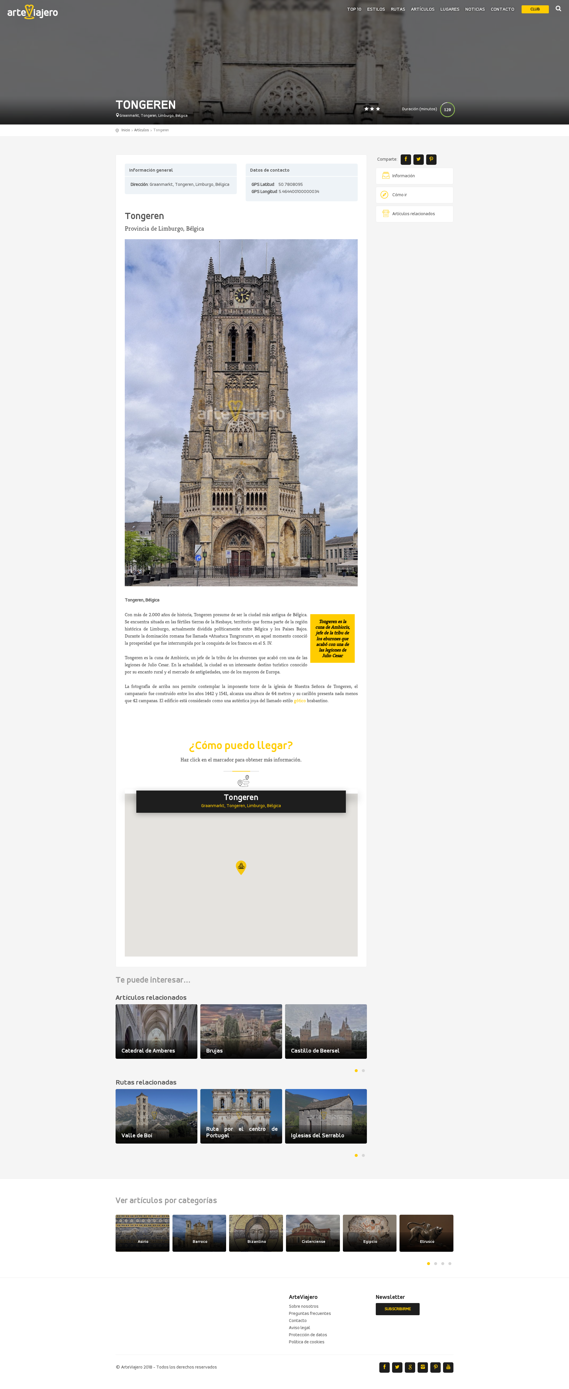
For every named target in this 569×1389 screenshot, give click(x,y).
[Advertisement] (415, 317)
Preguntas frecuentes (310, 1313)
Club (535, 9)
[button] (241, 867)
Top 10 (354, 9)
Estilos (376, 9)
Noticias (475, 9)
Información (403, 176)
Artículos (422, 9)
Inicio (126, 130)
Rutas (398, 9)
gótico (300, 700)
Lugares (449, 9)
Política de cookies (307, 1342)
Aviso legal (299, 1328)
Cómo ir (399, 195)
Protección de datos (308, 1335)
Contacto (502, 9)
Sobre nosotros (304, 1306)
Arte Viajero (32, 11)
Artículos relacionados (413, 214)
